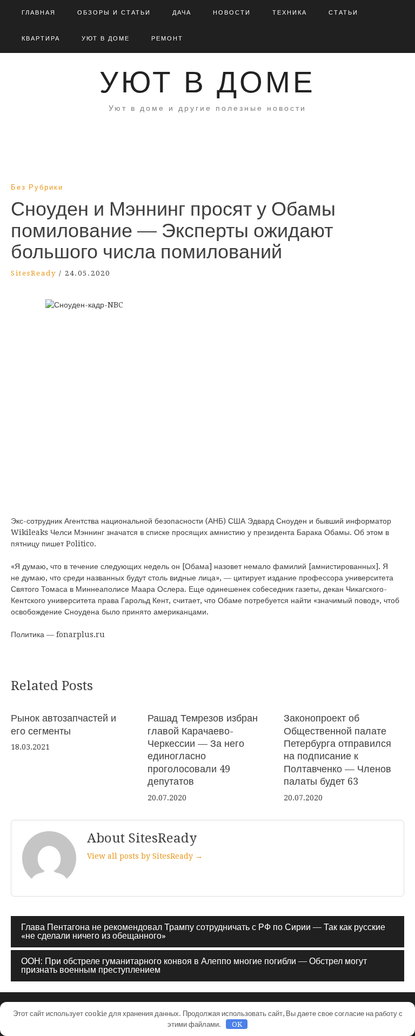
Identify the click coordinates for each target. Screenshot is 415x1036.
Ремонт (167, 38)
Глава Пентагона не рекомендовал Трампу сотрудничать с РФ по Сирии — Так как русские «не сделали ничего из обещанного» (203, 931)
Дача (181, 12)
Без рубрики (37, 187)
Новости (232, 12)
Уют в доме (106, 38)
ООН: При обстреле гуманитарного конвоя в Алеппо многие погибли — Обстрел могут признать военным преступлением (194, 965)
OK (237, 1024)
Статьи (343, 12)
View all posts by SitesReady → (145, 856)
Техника (289, 12)
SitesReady (33, 273)
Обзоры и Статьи (114, 12)
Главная (39, 12)
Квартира (41, 38)
